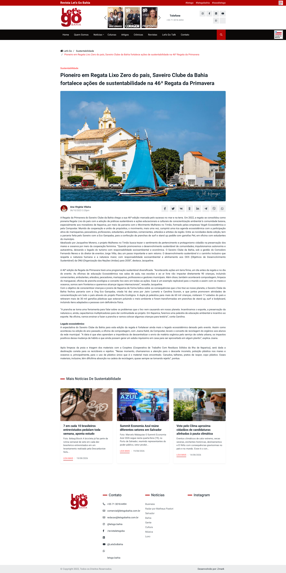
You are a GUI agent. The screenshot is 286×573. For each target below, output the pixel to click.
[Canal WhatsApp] (216, 21)
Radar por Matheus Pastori (159, 509)
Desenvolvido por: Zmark (211, 569)
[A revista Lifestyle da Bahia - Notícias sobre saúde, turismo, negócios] (79, 17)
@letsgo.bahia (114, 524)
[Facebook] (209, 14)
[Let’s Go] (79, 501)
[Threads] (223, 21)
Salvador (149, 513)
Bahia (148, 518)
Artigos (125, 35)
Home (66, 35)
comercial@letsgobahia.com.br (123, 511)
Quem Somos (81, 35)
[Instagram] (203, 14)
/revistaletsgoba (116, 531)
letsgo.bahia (113, 558)
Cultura (149, 527)
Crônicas (138, 35)
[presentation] (105, 18)
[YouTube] (223, 14)
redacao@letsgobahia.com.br (122, 517)
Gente (148, 522)
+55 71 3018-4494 (116, 504)
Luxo (147, 536)
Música (149, 532)
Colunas (112, 35)
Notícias (98, 35)
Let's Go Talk (169, 35)
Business (150, 504)
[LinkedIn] (216, 14)
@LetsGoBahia (115, 544)
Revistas (152, 35)
